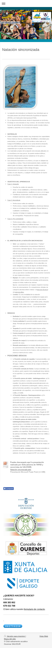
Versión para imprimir (15, 636)
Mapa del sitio (10, 639)
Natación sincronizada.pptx (20, 470)
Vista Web (43, 636)
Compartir (9, 489)
